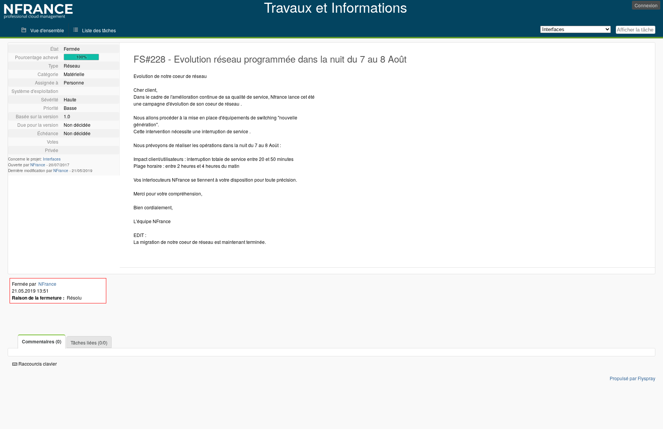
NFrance (37, 164)
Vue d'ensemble (47, 30)
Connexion (646, 5)
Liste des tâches (99, 30)
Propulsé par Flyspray (632, 378)
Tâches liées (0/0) (89, 342)
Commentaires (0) (41, 341)
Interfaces (52, 159)
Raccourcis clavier (37, 363)
